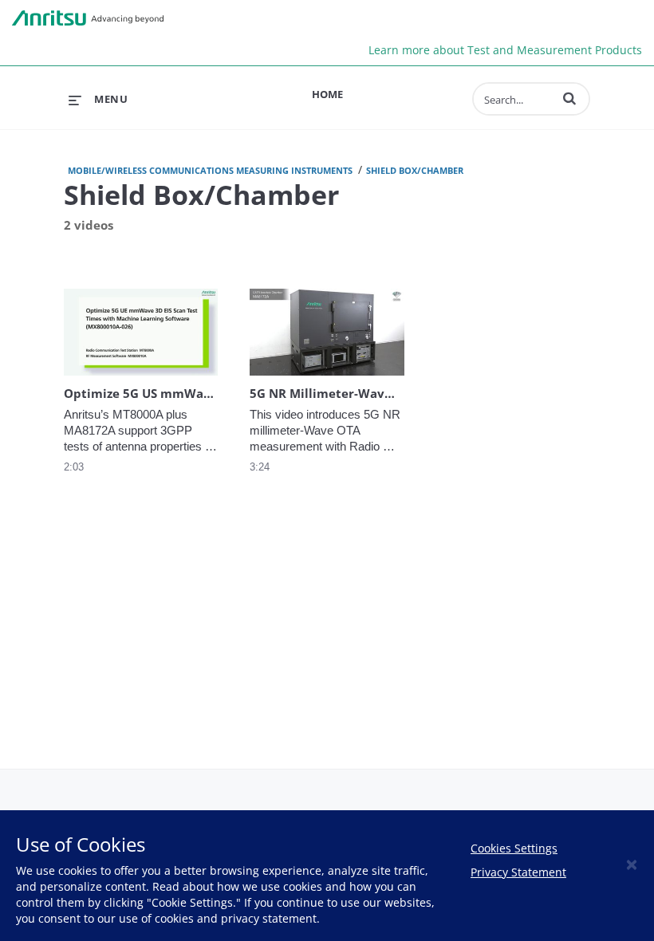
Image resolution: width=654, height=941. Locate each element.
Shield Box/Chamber (414, 170)
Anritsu (88, 18)
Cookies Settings (514, 848)
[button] (569, 98)
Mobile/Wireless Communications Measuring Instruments (210, 170)
